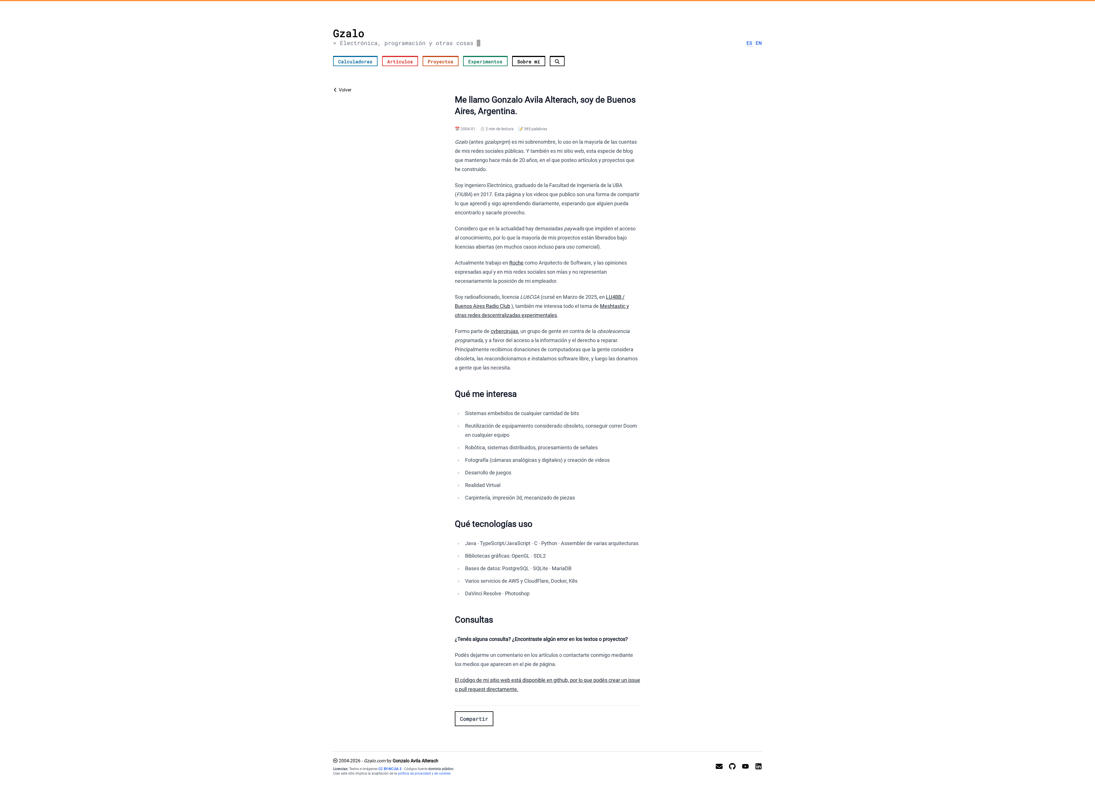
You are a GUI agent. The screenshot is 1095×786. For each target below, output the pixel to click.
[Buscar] (557, 61)
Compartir (474, 718)
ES (750, 43)
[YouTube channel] (743, 767)
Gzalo (348, 33)
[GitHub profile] (730, 767)
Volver (344, 90)
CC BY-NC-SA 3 (390, 769)
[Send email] (717, 767)
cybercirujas (504, 331)
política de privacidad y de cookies (424, 773)
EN (759, 43)
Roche (516, 263)
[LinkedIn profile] (756, 767)
